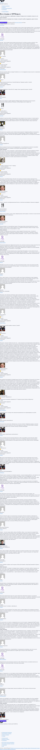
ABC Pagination (3, 410)
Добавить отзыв (3, 22)
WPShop (1, 2)
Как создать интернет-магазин (8, 743)
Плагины (4, 7)
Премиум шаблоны (6, 6)
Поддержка (4, 9)
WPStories (2, 472)
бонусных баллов (18, 22)
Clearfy (1, 144)
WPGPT (1, 87)
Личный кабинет (5, 11)
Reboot (1, 129)
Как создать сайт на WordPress (8, 742)
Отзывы (3, 736)
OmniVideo (2, 25)
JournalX (1, 40)
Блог (3, 746)
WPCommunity (3, 69)
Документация (5, 738)
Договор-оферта (27, 748)
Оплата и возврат (5, 734)
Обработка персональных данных (17, 748)
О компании (4, 745)
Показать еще (3, 721)
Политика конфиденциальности (9, 749)
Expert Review (2, 211)
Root (1, 98)
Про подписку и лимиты (6, 733)
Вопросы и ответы (5, 739)
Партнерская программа (7, 8)
